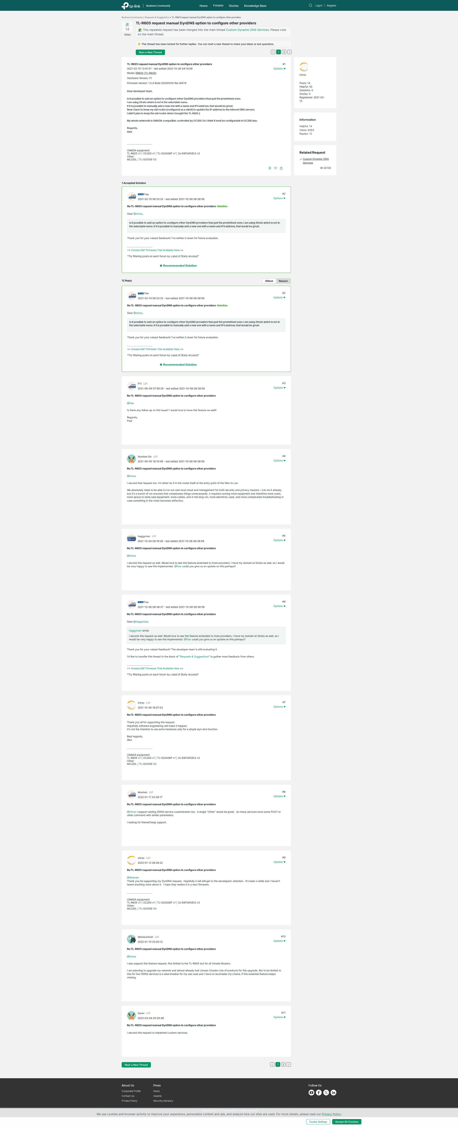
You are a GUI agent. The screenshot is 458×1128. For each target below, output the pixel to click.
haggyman (144, 536)
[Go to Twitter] (326, 1093)
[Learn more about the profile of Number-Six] (132, 458)
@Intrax (138, 213)
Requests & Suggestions (157, 17)
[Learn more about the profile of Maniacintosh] (132, 939)
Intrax (141, 702)
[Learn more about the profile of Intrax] (132, 704)
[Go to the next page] (289, 52)
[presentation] (131, 196)
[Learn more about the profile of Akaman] (132, 794)
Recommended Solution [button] (179, 265)
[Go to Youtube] (311, 1092)
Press (157, 1085)
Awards (157, 1095)
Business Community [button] (158, 5)
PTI (140, 383)
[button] (203, 5)
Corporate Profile (131, 1091)
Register (331, 5)
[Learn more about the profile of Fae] (132, 196)
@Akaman (133, 877)
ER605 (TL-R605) (146, 72)
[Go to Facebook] (319, 1092)
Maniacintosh (145, 936)
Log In (318, 5)
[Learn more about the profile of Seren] (132, 1015)
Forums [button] (218, 5)
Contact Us (128, 1095)
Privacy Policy (129, 1100)
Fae (146, 194)
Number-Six (145, 456)
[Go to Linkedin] (333, 1092)
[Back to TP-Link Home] (131, 5)
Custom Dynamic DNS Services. (248, 30)
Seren (141, 1013)
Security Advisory (163, 1100)
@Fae (130, 403)
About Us (128, 1085)
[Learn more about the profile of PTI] (132, 385)
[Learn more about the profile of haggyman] (132, 538)
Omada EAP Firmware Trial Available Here (155, 250)
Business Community (132, 17)
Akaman (142, 792)
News (156, 1091)
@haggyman (140, 621)
